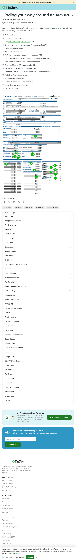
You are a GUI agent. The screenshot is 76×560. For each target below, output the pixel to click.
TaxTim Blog (6, 533)
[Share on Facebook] (4, 202)
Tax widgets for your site (10, 527)
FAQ (3, 530)
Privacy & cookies (13, 553)
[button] (7, 207)
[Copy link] (23, 202)
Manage (9, 557)
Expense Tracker (7, 509)
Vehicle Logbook (8, 505)
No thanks (20, 557)
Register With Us (8, 498)
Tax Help (5, 520)
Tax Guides (6, 540)
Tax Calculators (7, 523)
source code (25, 42)
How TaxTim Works (9, 487)
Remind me (13, 445)
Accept (30, 557)
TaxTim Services (7, 484)
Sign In (4, 502)
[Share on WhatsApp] (19, 202)
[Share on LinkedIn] (14, 202)
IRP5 (57, 28)
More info (52, 2)
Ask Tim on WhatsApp (59, 417)
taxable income (14, 42)
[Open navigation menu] (72, 7)
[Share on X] (9, 202)
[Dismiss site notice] (73, 2)
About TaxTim (7, 480)
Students (5, 512)
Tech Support (6, 544)
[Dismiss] (71, 411)
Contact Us (6, 490)
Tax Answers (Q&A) (8, 537)
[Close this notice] (36, 557)
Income (7, 38)
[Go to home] (18, 461)
